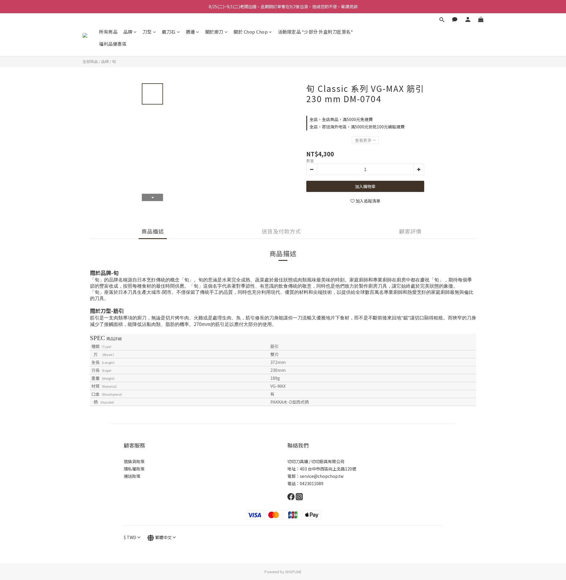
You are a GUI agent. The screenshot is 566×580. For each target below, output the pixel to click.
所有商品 (108, 32)
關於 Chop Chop (250, 32)
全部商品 (90, 61)
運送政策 (132, 476)
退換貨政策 (134, 461)
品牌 (127, 32)
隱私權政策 (134, 469)
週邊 (190, 32)
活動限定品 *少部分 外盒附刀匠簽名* (315, 32)
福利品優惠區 (112, 44)
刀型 (147, 32)
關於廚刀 (214, 32)
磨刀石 (169, 32)
